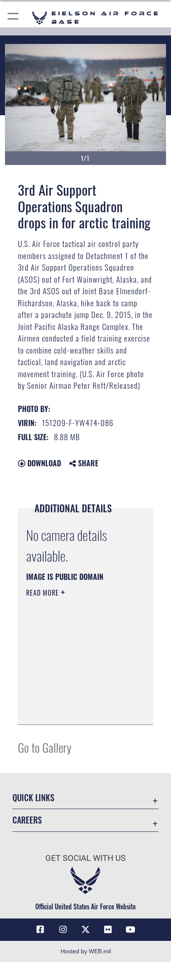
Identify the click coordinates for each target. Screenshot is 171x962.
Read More (43, 593)
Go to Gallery (44, 747)
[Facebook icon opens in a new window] (40, 929)
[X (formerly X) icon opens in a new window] (85, 929)
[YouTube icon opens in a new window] (131, 929)
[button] (13, 17)
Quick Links (33, 798)
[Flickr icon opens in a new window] (108, 929)
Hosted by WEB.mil (86, 951)
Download (43, 463)
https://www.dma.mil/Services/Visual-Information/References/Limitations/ (76, 709)
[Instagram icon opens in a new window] (63, 929)
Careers (27, 820)
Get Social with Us (85, 858)
